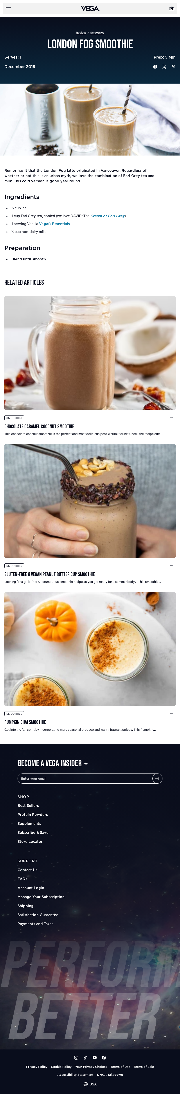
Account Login (31, 888)
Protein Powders (33, 814)
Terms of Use (120, 1066)
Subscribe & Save (33, 832)
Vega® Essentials (54, 224)
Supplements (29, 823)
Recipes (81, 32)
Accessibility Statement (75, 1074)
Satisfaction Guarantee (38, 915)
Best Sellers (28, 806)
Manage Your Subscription (41, 897)
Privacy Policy (36, 1066)
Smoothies (97, 32)
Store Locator (30, 841)
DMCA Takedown (110, 1074)
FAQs (22, 879)
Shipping (26, 906)
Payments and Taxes (35, 924)
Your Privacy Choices (91, 1066)
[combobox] (90, 1084)
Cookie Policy (61, 1066)
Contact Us (27, 870)
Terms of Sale (144, 1066)
